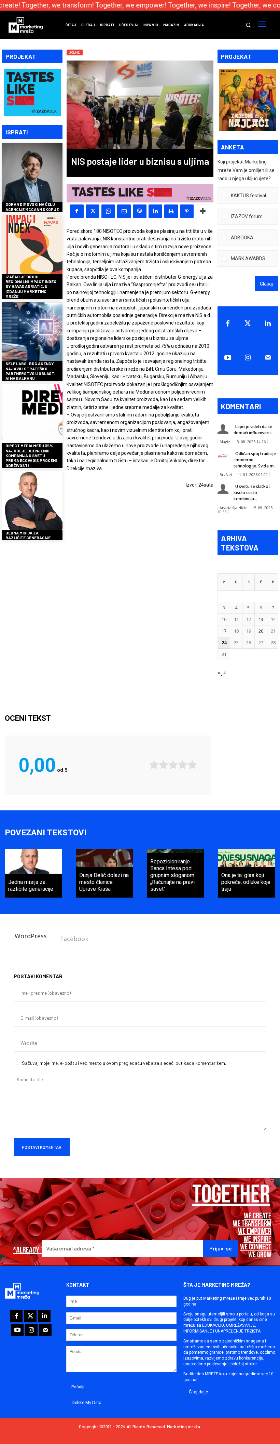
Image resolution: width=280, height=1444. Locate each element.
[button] (248, 25)
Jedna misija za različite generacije (28, 535)
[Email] (124, 211)
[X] (92, 211)
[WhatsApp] (108, 211)
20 (260, 631)
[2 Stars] (163, 764)
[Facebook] (77, 211)
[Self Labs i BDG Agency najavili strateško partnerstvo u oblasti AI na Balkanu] (32, 332)
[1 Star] (154, 764)
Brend (75, 52)
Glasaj (266, 284)
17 (224, 631)
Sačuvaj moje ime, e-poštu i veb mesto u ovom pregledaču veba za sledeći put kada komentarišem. (124, 1063)
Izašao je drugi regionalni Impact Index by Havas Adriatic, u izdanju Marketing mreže (30, 286)
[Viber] (139, 211)
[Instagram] (248, 358)
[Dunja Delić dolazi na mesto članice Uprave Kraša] (104, 873)
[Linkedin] (155, 211)
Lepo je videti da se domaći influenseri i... (254, 430)
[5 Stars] (192, 764)
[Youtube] (228, 358)
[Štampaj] (171, 211)
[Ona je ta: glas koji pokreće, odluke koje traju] (246, 873)
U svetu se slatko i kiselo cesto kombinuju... (252, 492)
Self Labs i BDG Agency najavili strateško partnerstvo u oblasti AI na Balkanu (30, 371)
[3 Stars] (173, 764)
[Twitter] (248, 323)
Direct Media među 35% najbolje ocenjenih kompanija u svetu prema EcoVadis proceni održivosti (31, 455)
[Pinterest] (187, 211)
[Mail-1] (268, 358)
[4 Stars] (182, 764)
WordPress (31, 936)
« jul (222, 672)
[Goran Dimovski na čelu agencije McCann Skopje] (32, 173)
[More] (203, 211)
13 (260, 619)
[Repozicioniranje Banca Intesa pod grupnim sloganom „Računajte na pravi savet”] (175, 873)
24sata (205, 485)
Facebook (74, 939)
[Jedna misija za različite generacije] (32, 501)
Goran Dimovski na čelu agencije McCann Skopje (32, 206)
